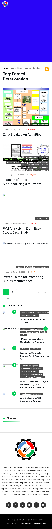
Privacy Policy (25, 523)
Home (5, 68)
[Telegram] (43, 505)
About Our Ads (40, 523)
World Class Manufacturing (37, 170)
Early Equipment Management (36, 159)
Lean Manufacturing (29, 315)
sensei (6, 130)
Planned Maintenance (39, 124)
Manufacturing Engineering (32, 377)
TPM (46, 218)
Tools (43, 332)
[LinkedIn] (22, 505)
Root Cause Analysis (29, 332)
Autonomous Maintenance (37, 157)
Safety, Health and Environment (35, 167)
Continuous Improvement (31, 368)
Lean (23, 329)
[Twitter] (15, 505)
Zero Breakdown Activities (22, 134)
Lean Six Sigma (35, 329)
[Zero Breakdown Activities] (26, 106)
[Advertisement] (26, 35)
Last (8, 298)
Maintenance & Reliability (31, 374)
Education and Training (16, 162)
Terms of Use (11, 523)
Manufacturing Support (38, 162)
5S (23, 157)
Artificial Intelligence (29, 366)
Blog (26, 124)
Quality (45, 165)
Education (35, 349)
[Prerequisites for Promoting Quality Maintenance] (26, 255)
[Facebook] (8, 505)
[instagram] (36, 505)
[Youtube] (29, 505)
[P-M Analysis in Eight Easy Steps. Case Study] (26, 207)
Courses (24, 349)
